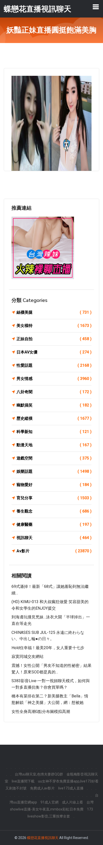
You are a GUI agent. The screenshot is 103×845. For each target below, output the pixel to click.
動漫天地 (54, 445)
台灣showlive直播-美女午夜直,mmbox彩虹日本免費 (52, 805)
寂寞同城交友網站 (28, 656)
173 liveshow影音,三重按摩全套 (60, 812)
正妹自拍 (54, 338)
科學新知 (54, 431)
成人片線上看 (72, 802)
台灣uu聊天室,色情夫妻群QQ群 (39, 774)
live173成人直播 (71, 788)
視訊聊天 (54, 537)
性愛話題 (54, 365)
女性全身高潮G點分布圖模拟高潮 (41, 711)
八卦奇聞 (54, 391)
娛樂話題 (54, 471)
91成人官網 (49, 802)
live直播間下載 (23, 781)
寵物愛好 (54, 484)
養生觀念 (54, 511)
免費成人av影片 (42, 788)
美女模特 (54, 325)
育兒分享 (54, 498)
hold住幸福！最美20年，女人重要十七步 (48, 647)
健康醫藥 (54, 524)
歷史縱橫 (54, 418)
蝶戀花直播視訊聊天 (42, 838)
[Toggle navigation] (95, 6)
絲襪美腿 (54, 312)
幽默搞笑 (54, 405)
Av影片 (54, 551)
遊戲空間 (54, 458)
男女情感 (54, 378)
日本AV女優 (54, 352)
